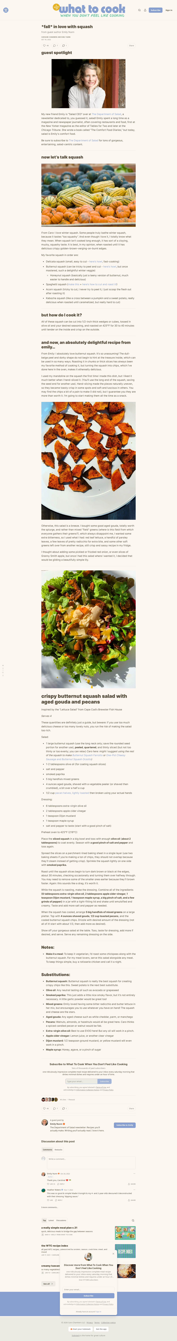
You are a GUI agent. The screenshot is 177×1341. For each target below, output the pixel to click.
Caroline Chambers (49, 37)
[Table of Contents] (3, 670)
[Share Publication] (145, 10)
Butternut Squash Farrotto (87, 755)
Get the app (101, 1329)
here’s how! (95, 261)
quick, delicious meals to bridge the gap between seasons (67, 1231)
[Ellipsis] (134, 1173)
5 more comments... (49, 1207)
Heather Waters (54, 1189)
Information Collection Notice (87, 1304)
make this (73, 284)
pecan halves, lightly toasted (72, 792)
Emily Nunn (65, 37)
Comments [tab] (47, 1150)
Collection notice (108, 1322)
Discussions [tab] (61, 1220)
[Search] (139, 10)
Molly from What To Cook (62, 1235)
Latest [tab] (51, 1220)
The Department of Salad (106, 114)
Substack (76, 1335)
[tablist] (52, 1149)
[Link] (38, 53)
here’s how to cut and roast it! (99, 284)
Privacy (90, 1322)
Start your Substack (82, 1329)
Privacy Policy (108, 1304)
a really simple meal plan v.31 (59, 1227)
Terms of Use (101, 1301)
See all (46, 1283)
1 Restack (71, 1099)
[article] (88, 1233)
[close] (113, 1254)
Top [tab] (44, 1220)
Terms (97, 1322)
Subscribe (155, 10)
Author (50, 1177)
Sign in (169, 10)
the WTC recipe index (54, 1245)
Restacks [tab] (58, 1150)
